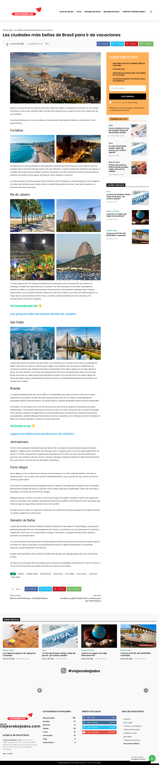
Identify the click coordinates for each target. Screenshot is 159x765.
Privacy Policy (133, 102)
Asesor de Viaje (18, 44)
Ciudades (20, 574)
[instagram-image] (13, 690)
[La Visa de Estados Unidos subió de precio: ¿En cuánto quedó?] (139, 148)
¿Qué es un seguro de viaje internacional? (116, 215)
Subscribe (111, 732)
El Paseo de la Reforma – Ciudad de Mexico (29, 598)
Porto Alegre (69, 574)
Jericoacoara (58, 574)
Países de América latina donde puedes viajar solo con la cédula (118, 168)
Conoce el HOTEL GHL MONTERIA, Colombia (116, 234)
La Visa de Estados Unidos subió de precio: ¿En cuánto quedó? (117, 149)
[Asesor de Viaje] (8, 43)
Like (113, 717)
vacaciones (93, 574)
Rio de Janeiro (81, 574)
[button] (151, 11)
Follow (112, 722)
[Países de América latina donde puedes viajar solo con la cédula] (139, 167)
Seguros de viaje (112, 211)
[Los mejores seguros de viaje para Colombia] (21, 636)
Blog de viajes (7, 30)
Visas (111, 125)
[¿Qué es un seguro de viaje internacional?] (140, 217)
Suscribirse (127, 96)
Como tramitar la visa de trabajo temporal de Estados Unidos (119, 130)
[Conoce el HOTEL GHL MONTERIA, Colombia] (140, 237)
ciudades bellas (32, 574)
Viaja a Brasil (15, 577)
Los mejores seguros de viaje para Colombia (19, 654)
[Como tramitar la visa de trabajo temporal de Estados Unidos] (139, 130)
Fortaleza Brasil (45, 574)
